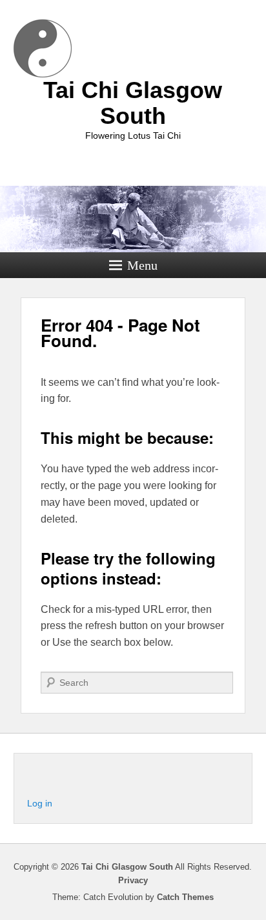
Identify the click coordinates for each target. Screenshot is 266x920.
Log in (39, 803)
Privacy (133, 880)
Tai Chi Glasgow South (132, 103)
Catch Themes (185, 897)
